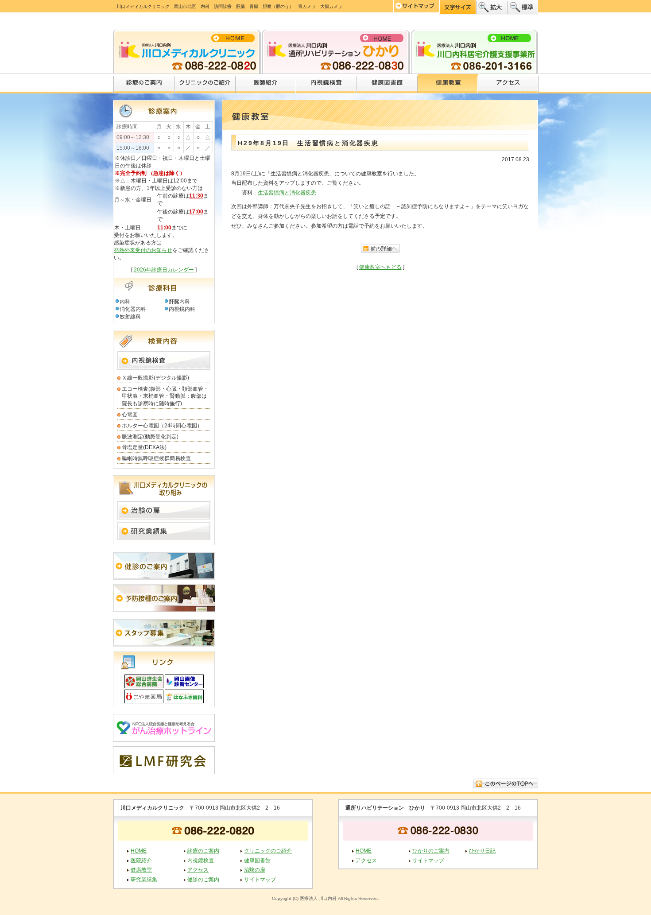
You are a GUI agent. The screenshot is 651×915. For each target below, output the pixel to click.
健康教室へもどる (380, 267)
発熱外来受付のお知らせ (143, 250)
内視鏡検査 (326, 83)
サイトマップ (260, 879)
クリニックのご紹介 (205, 83)
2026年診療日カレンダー (164, 270)
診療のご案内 (144, 83)
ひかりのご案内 (431, 851)
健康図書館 (387, 83)
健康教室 (448, 83)
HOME (139, 851)
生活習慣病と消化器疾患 (287, 193)
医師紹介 (266, 83)
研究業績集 (144, 879)
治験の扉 (254, 870)
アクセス (508, 83)
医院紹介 (141, 860)
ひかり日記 (482, 851)
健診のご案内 (203, 879)
